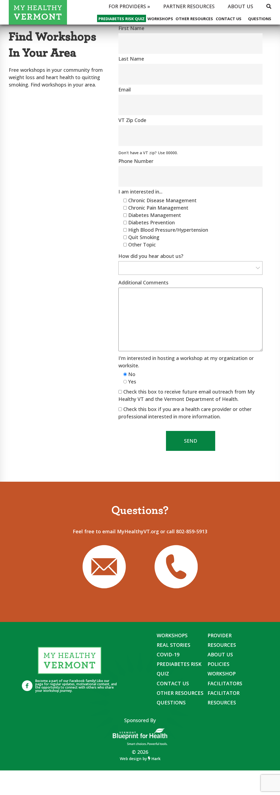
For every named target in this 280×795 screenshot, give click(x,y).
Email (124, 89)
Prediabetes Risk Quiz (121, 18)
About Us (240, 6)
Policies (218, 664)
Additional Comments (143, 282)
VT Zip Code (132, 120)
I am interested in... (140, 191)
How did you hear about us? (150, 256)
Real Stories (173, 645)
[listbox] (190, 268)
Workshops (160, 18)
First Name (131, 28)
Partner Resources (189, 6)
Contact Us (228, 18)
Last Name (131, 58)
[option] (190, 268)
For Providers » (129, 6)
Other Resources (194, 18)
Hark (155, 758)
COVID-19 (168, 654)
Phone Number (135, 161)
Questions (259, 18)
